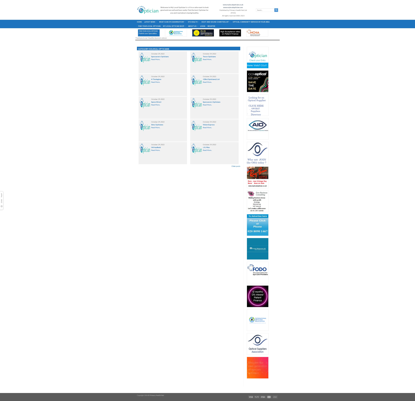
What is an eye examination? (171, 22)
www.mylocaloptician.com (233, 7)
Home (139, 22)
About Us (192, 26)
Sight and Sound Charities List (215, 22)
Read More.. (155, 59)
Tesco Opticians (209, 56)
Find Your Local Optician (149, 26)
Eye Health (193, 22)
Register (211, 26)
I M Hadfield (156, 147)
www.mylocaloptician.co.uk (233, 5)
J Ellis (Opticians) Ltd (211, 79)
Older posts (235, 166)
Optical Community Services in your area (251, 22)
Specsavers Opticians (160, 56)
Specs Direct (156, 102)
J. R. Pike (206, 147)
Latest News (149, 22)
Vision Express (209, 125)
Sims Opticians (157, 125)
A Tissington (156, 79)
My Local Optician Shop (173, 26)
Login (202, 26)
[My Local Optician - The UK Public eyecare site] (148, 10)
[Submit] (276, 10)
